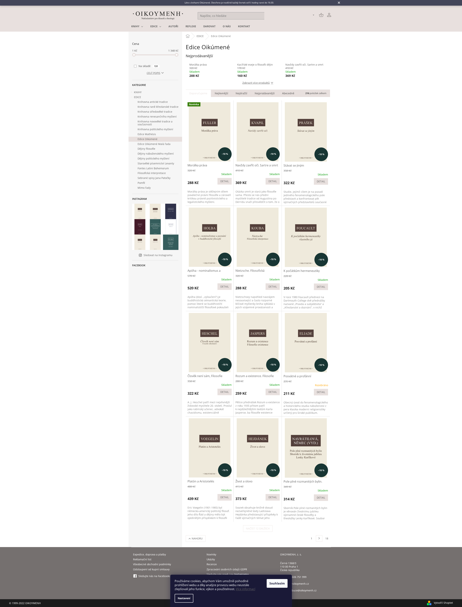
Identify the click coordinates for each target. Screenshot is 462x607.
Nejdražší (241, 93)
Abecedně (288, 93)
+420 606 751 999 (295, 577)
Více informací (245, 589)
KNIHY (138, 92)
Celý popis (153, 73)
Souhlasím (277, 583)
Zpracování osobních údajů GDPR (227, 569)
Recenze (212, 564)
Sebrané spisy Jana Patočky (154, 178)
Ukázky (211, 559)
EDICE (137, 97)
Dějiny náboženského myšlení (156, 153)
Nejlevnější (221, 93)
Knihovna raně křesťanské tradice (158, 106)
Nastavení (184, 598)
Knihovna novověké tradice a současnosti (155, 123)
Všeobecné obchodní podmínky (152, 564)
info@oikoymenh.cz (297, 583)
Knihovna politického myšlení (155, 129)
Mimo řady (144, 187)
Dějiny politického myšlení (153, 158)
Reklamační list (142, 559)
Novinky (211, 554)
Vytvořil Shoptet (443, 602)
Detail (224, 181)
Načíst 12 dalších (258, 528)
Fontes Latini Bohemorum (153, 168)
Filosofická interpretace (152, 173)
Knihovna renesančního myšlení (157, 116)
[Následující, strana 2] (319, 538)
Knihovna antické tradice (153, 102)
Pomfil (141, 183)
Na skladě (148, 66)
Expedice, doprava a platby (149, 554)
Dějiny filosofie (146, 148)
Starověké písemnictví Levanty (156, 163)
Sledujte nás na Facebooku (154, 576)
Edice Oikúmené (147, 139)
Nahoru (197, 538)
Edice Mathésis (147, 134)
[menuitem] (137, 26)
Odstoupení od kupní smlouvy (151, 569)
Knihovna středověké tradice (155, 111)
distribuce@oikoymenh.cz (301, 590)
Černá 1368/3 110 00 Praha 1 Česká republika (290, 566)
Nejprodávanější (265, 93)
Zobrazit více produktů (256, 82)
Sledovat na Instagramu (158, 255)
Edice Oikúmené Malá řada (154, 144)
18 (326, 538)
